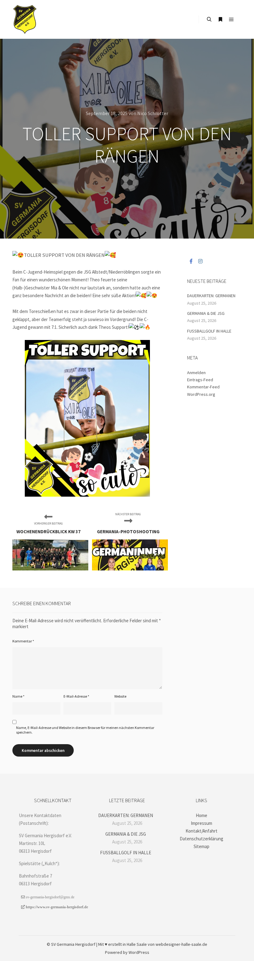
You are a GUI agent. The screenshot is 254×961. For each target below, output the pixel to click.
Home (201, 815)
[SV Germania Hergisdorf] (24, 19)
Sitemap (201, 846)
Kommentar (23, 641)
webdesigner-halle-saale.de (181, 944)
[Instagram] (200, 261)
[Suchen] (209, 20)
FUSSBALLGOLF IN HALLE (209, 331)
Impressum (201, 823)
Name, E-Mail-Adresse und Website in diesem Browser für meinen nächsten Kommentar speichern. (85, 730)
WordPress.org (201, 394)
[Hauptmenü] (231, 20)
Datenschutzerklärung (201, 839)
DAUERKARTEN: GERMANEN (211, 295)
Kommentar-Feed (203, 387)
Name (18, 696)
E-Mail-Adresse (76, 696)
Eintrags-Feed (200, 379)
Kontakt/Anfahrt (201, 831)
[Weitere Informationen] (220, 20)
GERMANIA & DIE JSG (206, 313)
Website (120, 696)
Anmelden (196, 372)
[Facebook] (191, 261)
